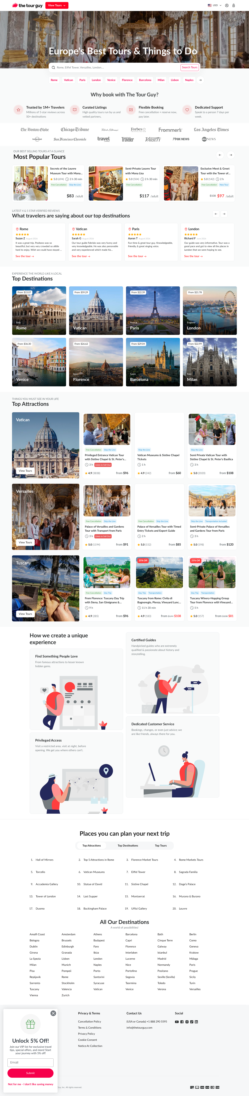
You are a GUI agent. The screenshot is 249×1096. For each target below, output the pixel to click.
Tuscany (34, 989)
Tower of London (46, 896)
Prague (193, 971)
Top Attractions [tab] (91, 845)
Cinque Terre (165, 940)
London (96, 80)
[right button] (231, 155)
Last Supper (91, 896)
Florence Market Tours (144, 860)
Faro (96, 946)
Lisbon (175, 80)
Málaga (193, 958)
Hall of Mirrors (44, 860)
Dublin (34, 946)
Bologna (34, 940)
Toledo (161, 983)
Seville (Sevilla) (166, 977)
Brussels (66, 940)
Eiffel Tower (138, 872)
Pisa (32, 971)
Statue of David (93, 884)
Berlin (192, 934)
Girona (34, 952)
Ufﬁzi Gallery (139, 908)
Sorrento (35, 983)
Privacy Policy (86, 1033)
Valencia (67, 989)
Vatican (68, 80)
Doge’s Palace (187, 884)
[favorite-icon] (43, 171)
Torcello (40, 872)
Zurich (65, 995)
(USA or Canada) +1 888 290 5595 (147, 1021)
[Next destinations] (200, 80)
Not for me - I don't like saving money (30, 1084)
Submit (30, 1073)
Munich (66, 965)
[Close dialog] (53, 1013)
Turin (192, 983)
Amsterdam (68, 934)
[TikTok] (191, 1021)
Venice (111, 80)
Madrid (162, 958)
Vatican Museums (94, 872)
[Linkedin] (196, 1022)
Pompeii (66, 971)
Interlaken (131, 952)
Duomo (40, 908)
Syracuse (99, 983)
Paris (82, 80)
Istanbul (162, 952)
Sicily (192, 977)
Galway (162, 946)
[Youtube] (177, 1022)
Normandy (164, 965)
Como (192, 940)
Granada (67, 952)
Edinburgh (68, 946)
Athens (98, 934)
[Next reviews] (224, 214)
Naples (189, 80)
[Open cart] (233, 5)
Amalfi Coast (37, 934)
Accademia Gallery (47, 884)
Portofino (131, 971)
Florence (127, 80)
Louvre (183, 908)
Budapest (99, 940)
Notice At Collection (90, 1046)
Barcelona (145, 80)
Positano (163, 971)
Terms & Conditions (89, 1027)
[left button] (220, 155)
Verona (162, 989)
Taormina (131, 983)
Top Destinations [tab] (128, 845)
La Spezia (35, 958)
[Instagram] (187, 1022)
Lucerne (130, 958)
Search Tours (189, 67)
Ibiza (96, 952)
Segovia (130, 977)
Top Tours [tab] (161, 845)
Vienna (34, 995)
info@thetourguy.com (139, 1027)
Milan (161, 80)
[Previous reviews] (216, 214)
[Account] (226, 5)
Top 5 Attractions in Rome (99, 860)
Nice (128, 965)
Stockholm (68, 983)
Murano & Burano (189, 896)
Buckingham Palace (95, 908)
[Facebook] (182, 1022)
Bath (160, 934)
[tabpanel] (124, 884)
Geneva (193, 946)
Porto (97, 971)
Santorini (99, 977)
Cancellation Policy (89, 1021)
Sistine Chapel (139, 884)
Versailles (195, 989)
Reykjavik (35, 977)
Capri (129, 940)
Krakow (194, 952)
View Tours (25, 470)
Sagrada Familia (188, 872)
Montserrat (138, 896)
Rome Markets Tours (191, 860)
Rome (54, 80)
